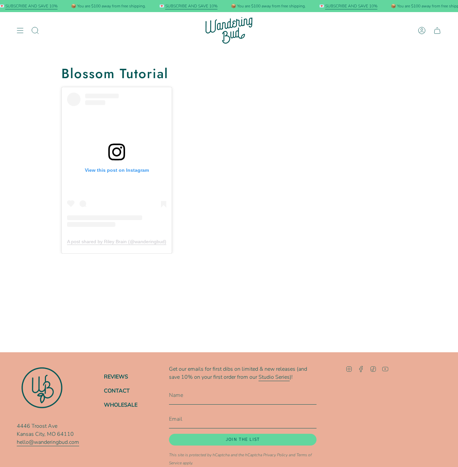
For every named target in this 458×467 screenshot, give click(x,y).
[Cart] (437, 30)
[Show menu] (20, 30)
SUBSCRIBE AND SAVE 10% (31, 6)
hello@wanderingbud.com (48, 442)
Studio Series (274, 377)
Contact (117, 391)
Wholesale (120, 405)
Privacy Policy (275, 455)
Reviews (116, 376)
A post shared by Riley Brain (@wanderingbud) (116, 241)
